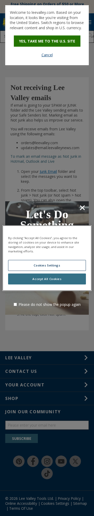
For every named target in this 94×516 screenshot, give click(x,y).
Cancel (47, 54)
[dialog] (47, 35)
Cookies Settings (47, 265)
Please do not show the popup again (50, 304)
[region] (47, 258)
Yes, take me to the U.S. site (47, 41)
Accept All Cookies (46, 279)
